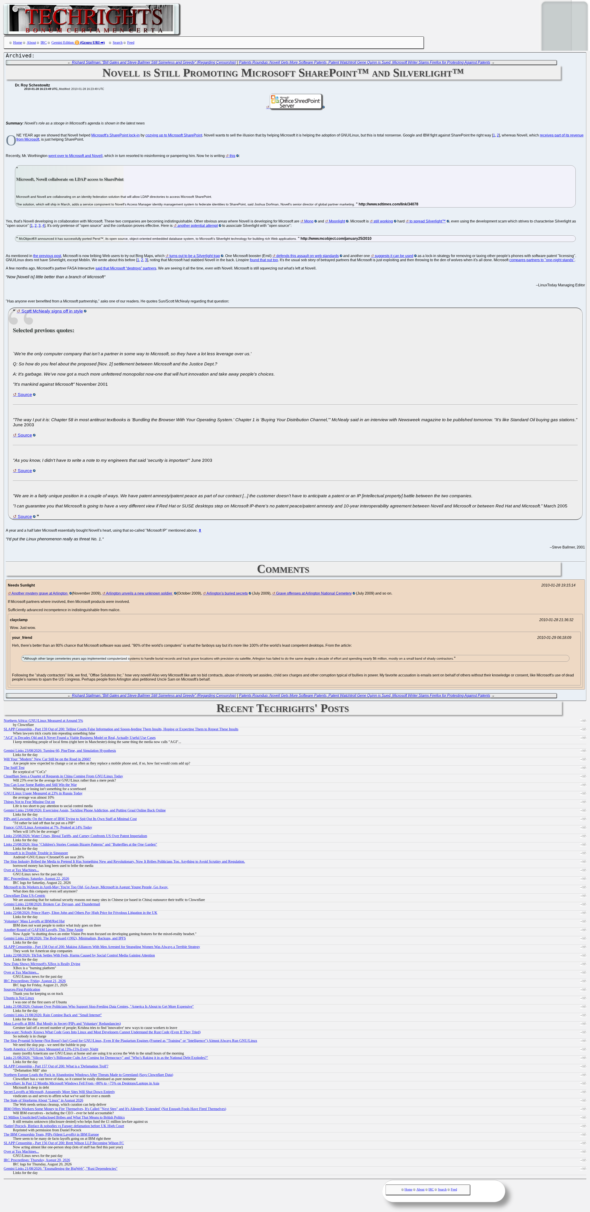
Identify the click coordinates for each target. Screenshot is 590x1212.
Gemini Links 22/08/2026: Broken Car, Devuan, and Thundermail (52, 904)
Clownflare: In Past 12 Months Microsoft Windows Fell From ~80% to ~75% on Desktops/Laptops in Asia (81, 1083)
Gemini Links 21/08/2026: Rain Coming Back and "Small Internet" (53, 1015)
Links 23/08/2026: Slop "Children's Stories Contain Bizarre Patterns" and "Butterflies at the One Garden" (80, 844)
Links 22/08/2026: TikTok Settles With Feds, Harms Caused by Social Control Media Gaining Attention (79, 955)
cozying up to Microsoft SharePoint (173, 135)
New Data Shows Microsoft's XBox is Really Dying (42, 964)
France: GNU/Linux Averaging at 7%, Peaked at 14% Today (48, 827)
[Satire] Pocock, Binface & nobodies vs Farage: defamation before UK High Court (64, 1126)
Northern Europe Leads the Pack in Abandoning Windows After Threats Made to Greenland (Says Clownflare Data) (88, 1075)
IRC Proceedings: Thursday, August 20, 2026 (37, 1160)
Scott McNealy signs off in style (52, 311)
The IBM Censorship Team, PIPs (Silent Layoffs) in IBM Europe (51, 1134)
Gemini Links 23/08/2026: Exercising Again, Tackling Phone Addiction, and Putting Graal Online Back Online (85, 810)
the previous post (47, 256)
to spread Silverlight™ (428, 221)
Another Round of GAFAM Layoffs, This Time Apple (43, 930)
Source (25, 394)
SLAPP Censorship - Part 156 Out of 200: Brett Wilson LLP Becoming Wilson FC (64, 1143)
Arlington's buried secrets (227, 593)
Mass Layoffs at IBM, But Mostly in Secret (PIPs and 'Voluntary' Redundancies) (62, 1023)
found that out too (264, 260)
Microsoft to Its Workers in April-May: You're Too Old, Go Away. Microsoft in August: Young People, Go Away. (86, 887)
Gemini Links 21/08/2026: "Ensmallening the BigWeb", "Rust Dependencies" (61, 1169)
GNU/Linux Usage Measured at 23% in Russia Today (43, 793)
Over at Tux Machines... (21, 870)
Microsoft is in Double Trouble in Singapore (36, 853)
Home (17, 42)
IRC (44, 42)
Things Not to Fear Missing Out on (29, 802)
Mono (308, 221)
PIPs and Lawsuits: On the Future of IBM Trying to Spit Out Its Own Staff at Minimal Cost (70, 819)
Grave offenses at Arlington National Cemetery (314, 593)
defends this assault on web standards (307, 256)
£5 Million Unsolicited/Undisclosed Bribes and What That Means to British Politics (64, 1117)
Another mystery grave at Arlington (40, 593)
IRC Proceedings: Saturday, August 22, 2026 (36, 878)
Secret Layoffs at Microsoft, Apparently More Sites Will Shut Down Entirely (59, 1092)
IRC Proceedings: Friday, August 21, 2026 (35, 981)
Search (118, 42)
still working (383, 221)
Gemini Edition (62, 42)
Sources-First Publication (22, 989)
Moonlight (337, 221)
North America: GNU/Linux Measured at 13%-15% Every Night (51, 1049)
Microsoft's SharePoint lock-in (115, 135)
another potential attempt (197, 226)
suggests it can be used (394, 256)
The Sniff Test (14, 768)
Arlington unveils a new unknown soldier (139, 593)
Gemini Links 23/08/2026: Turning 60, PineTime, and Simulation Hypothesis (60, 751)
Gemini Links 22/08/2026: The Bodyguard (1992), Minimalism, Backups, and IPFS (65, 938)
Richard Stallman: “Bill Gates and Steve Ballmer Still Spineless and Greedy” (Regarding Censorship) (154, 62)
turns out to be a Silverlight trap (194, 256)
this (232, 156)
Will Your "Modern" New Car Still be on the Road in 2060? (47, 759)
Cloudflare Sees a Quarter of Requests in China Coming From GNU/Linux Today (63, 776)
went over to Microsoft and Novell (75, 156)
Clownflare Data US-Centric (24, 896)
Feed (130, 42)
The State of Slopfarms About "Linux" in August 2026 (43, 1100)
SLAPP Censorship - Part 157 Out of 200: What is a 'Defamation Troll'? (56, 1066)
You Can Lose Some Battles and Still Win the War (40, 785)
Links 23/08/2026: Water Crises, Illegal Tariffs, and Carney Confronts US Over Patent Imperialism (75, 836)
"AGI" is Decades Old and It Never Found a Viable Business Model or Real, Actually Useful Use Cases (80, 738)
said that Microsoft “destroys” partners (125, 268)
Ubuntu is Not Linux (19, 998)
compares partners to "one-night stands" (542, 260)
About (31, 42)
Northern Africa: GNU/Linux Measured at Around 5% (43, 721)
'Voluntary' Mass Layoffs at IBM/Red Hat (34, 921)
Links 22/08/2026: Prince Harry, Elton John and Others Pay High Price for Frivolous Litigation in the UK (80, 913)
